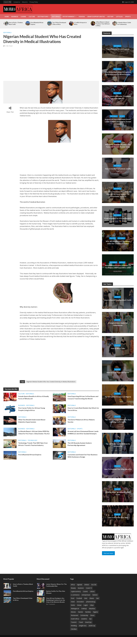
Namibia (88, 612)
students (84, 619)
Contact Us (17, 2)
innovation (80, 602)
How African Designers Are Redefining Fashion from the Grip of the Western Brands (55, 600)
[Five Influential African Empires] (10, 455)
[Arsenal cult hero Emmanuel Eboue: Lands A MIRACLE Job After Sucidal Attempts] (59, 432)
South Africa (75, 619)
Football (79, 598)
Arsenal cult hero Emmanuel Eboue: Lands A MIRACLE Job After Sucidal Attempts (83, 432)
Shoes (92, 615)
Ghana (92, 598)
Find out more (108, 553)
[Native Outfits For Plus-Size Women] (40, 593)
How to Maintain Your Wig (118, 517)
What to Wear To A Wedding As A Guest (117, 493)
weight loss (82, 626)
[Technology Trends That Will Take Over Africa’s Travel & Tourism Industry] (10, 443)
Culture (32, 16)
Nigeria (95, 612)
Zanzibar (74, 629)
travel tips (88, 622)
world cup (92, 626)
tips (90, 619)
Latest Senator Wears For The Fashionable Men (56, 585)
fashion (95, 595)
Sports (128, 16)
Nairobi (80, 612)
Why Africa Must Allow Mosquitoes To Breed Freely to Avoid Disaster (118, 73)
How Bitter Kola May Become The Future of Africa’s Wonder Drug (117, 145)
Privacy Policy (34, 2)
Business (14, 16)
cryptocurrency (76, 591)
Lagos (86, 605)
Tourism (73, 622)
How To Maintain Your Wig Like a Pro (118, 469)
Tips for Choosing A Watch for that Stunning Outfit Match (118, 421)
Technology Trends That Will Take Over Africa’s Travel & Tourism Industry (33, 444)
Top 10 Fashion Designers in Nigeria (118, 397)
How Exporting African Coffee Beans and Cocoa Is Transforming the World (83, 397)
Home (7, 16)
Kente (73, 605)
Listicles (119, 16)
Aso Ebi (93, 585)
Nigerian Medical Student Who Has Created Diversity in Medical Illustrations (50, 382)
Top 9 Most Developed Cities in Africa (22, 599)
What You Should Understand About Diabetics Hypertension (31, 421)
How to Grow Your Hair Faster (118, 372)
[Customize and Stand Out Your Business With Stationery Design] (59, 455)
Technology (32, 440)
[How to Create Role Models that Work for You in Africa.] (59, 408)
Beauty (73, 588)
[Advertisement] (97, 8)
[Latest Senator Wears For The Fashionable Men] (40, 586)
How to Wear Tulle (118, 348)
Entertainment (69, 16)
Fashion (82, 16)
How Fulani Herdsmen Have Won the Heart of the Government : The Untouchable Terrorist (117, 194)
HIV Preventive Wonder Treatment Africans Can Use (118, 97)
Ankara (86, 585)
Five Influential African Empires (29, 455)
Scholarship (84, 615)
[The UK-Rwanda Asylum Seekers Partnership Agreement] (59, 443)
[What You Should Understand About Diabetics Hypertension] (10, 420)
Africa (73, 585)
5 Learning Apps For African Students (118, 218)
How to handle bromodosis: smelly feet (118, 170)
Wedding (74, 626)
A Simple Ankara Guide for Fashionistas (118, 324)
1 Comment (51, 604)
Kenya (79, 605)
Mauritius (92, 608)
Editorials (56, 16)
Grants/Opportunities (96, 16)
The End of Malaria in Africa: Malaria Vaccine (81, 421)
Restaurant (74, 615)
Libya (91, 605)
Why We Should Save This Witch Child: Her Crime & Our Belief (118, 242)
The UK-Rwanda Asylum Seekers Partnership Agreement (80, 444)
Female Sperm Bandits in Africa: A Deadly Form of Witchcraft (33, 397)
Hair (97, 598)
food (72, 598)
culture (92, 591)
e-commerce (75, 595)
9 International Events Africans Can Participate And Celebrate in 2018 (118, 266)
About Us (25, 2)
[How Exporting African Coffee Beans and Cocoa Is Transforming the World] (59, 397)
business (81, 588)
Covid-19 (89, 588)
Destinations (43, 16)
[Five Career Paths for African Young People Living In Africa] (10, 408)
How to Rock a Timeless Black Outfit (117, 300)
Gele (85, 598)
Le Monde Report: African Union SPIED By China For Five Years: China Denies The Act (34, 432)
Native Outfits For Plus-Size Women (55, 592)
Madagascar (75, 608)
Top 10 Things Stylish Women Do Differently (118, 445)
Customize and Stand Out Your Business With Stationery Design (82, 456)
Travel (81, 622)
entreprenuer (86, 595)
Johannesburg (90, 602)
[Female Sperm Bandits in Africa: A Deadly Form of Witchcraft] (10, 397)
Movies (73, 612)
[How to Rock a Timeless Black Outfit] (7, 586)
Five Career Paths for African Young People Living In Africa (31, 409)
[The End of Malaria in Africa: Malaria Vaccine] (59, 420)
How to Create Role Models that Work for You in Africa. (83, 409)
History (110, 16)
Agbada (79, 585)
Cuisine (23, 16)
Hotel (73, 602)
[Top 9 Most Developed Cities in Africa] (7, 600)
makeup (84, 608)
